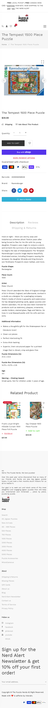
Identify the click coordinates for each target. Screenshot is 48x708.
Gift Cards (6, 585)
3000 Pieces (7, 547)
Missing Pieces (8, 581)
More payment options (24, 158)
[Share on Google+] (25, 190)
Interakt (29, 696)
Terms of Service (9, 605)
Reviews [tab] (33, 222)
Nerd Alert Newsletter (11, 597)
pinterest (9, 631)
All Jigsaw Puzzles (9, 519)
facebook (9, 627)
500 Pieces (6, 531)
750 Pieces (6, 535)
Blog (3, 593)
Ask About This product (28, 124)
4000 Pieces (7, 550)
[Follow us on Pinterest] (31, 190)
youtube (8, 635)
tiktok (7, 639)
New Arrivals (7, 523)
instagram (9, 623)
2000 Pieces (7, 543)
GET (13, 8)
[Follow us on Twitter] (19, 190)
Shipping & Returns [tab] (24, 227)
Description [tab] (17, 222)
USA (8, 8)
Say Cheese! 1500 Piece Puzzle (33, 425)
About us (5, 589)
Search (5, 515)
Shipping (8, 124)
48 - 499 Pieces (8, 527)
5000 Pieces (7, 554)
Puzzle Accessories (10, 558)
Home (4, 44)
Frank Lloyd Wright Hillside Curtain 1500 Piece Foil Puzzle (11, 426)
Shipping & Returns (10, 577)
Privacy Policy (7, 608)
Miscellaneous (8, 562)
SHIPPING (11, 6)
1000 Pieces (7, 539)
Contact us (6, 601)
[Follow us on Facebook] (14, 190)
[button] (24, 199)
